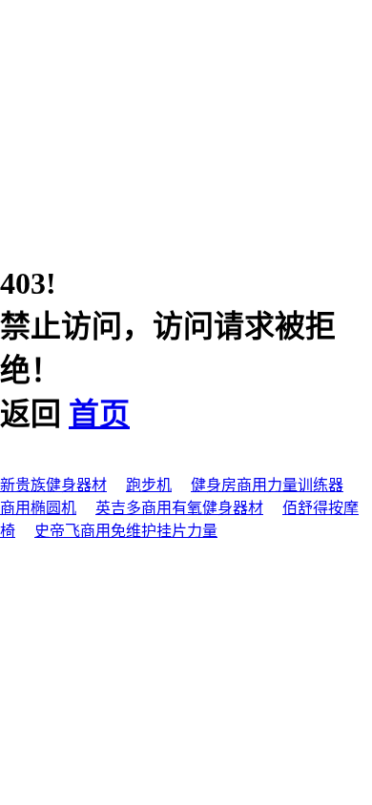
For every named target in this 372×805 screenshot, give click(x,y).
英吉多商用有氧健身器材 (179, 508)
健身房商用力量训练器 (267, 485)
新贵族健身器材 (53, 485)
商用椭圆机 (38, 508)
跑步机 (149, 485)
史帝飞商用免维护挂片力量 (125, 531)
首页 (99, 414)
